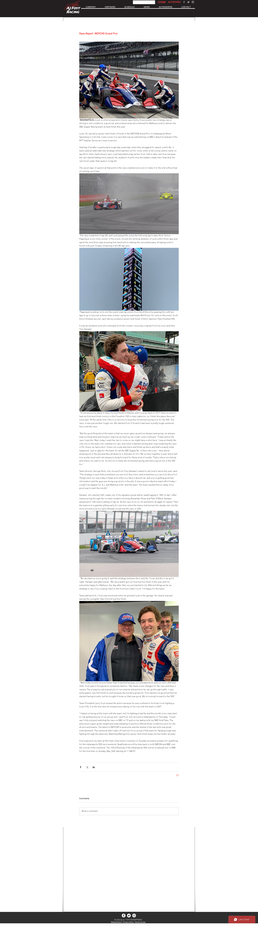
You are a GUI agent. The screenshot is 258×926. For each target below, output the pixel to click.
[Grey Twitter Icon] (188, 2)
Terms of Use (140, 922)
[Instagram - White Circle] (134, 915)
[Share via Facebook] (80, 767)
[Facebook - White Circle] (124, 915)
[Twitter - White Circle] (129, 915)
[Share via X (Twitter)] (87, 767)
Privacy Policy (128, 922)
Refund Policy (116, 922)
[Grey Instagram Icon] (192, 2)
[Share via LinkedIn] (93, 767)
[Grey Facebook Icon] (184, 2)
